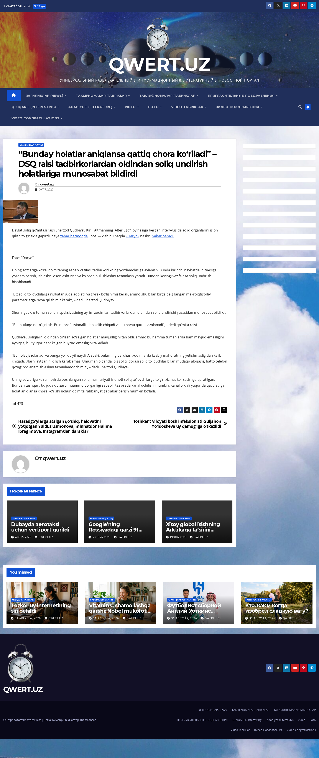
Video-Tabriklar (187, 107)
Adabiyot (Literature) (90, 107)
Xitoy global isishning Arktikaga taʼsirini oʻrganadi (193, 529)
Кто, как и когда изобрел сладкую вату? (276, 608)
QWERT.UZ (159, 64)
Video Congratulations (36, 118)
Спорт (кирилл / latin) (182, 599)
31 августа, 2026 (28, 618)
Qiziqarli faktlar (23, 599)
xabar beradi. (163, 236)
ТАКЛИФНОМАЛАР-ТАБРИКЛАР (167, 96)
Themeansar (88, 720)
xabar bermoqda (74, 236)
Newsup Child (61, 720)
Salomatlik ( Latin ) (102, 599)
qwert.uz (47, 184)
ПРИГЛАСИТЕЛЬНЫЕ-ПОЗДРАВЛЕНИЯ (242, 96)
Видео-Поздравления (238, 107)
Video (131, 107)
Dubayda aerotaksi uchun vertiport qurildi (40, 527)
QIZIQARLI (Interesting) (34, 107)
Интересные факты (258, 599)
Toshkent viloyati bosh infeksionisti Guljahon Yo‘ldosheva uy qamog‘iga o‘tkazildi (177, 424)
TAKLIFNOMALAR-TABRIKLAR (102, 96)
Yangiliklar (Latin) (31, 144)
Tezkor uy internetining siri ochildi (41, 608)
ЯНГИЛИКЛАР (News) (45, 96)
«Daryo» (132, 236)
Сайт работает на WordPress (22, 720)
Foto (154, 107)
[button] (300, 107)
